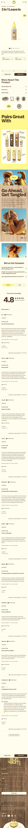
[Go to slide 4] (15, 48)
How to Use (4, 90)
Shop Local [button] (7, 74)
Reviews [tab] (8, 285)
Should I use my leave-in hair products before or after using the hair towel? (13, 272)
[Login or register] (23, 2)
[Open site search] (4, 2)
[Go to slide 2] (12, 48)
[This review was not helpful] (24, 353)
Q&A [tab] (20, 285)
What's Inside (5, 93)
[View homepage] (14, 2)
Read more (9, 336)
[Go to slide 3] (13, 48)
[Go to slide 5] (17, 48)
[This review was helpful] (22, 353)
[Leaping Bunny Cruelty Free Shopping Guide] (12, 99)
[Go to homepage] (14, 762)
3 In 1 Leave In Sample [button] (13, 339)
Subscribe (14, 793)
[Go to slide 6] (18, 48)
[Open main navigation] (2, 2)
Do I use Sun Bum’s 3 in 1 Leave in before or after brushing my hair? (12, 268)
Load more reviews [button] (14, 735)
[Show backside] (24, 232)
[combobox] (6, 309)
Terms (16, 801)
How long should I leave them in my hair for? (13, 276)
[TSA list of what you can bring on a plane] (24, 15)
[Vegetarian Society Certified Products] (5, 99)
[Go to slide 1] (10, 48)
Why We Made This (6, 86)
